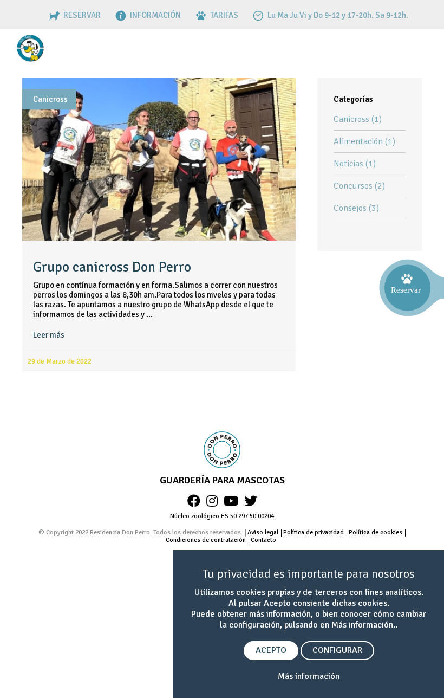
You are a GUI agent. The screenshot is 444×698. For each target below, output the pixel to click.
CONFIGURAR (337, 650)
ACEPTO (271, 650)
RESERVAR (81, 15)
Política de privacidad (313, 532)
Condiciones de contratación (206, 540)
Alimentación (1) (364, 141)
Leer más (48, 335)
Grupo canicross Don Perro (112, 267)
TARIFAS (223, 15)
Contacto (263, 540)
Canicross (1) (358, 119)
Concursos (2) (359, 185)
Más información (308, 676)
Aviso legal (262, 532)
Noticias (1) (355, 163)
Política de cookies (375, 532)
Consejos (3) (356, 208)
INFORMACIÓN (154, 15)
